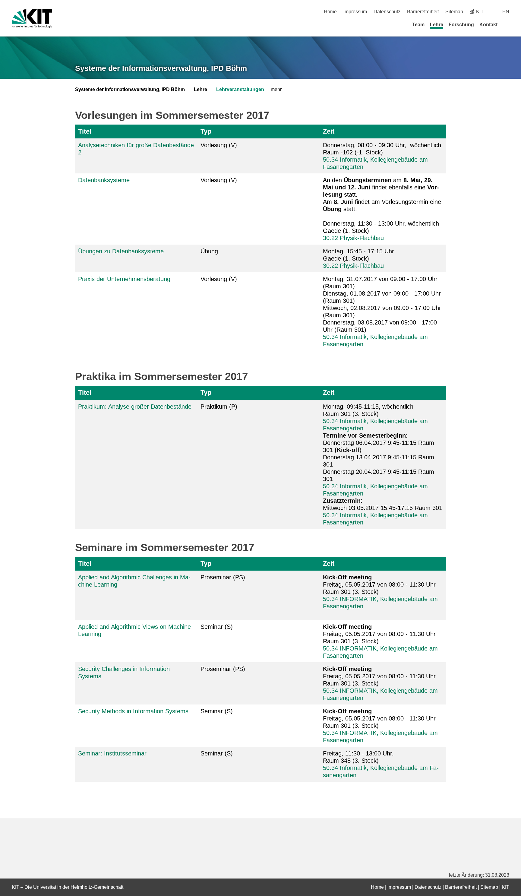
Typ (206, 131)
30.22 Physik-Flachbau (353, 238)
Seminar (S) (217, 626)
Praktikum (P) (219, 406)
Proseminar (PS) (223, 577)
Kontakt (488, 24)
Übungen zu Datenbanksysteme (121, 251)
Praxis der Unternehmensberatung (124, 279)
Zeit (328, 131)
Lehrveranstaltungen (240, 89)
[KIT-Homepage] (32, 18)
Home (330, 11)
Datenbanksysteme (104, 180)
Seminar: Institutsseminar (112, 753)
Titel (84, 131)
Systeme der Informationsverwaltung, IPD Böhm (161, 68)
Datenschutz (387, 11)
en (505, 11)
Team (418, 24)
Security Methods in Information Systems (133, 711)
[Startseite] (507, 24)
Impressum (355, 11)
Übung (209, 251)
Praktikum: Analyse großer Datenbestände (134, 406)
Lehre (436, 24)
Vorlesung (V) (219, 145)
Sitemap (454, 11)
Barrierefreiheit (423, 11)
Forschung (461, 24)
